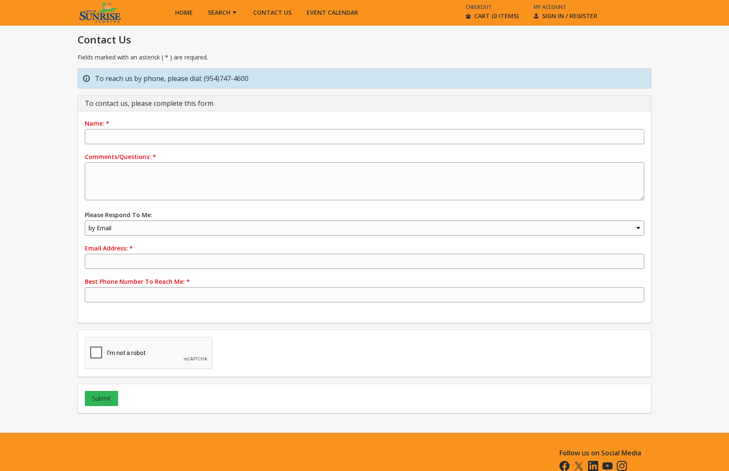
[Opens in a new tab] (100, 23)
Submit (101, 398)
